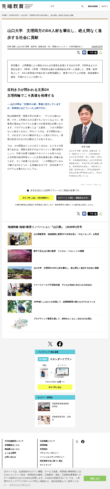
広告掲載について (47, 441)
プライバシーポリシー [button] (20, 485)
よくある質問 (10, 453)
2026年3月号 (97, 46)
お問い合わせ (10, 457)
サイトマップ (45, 465)
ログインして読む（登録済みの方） (73, 198)
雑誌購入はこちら (12, 449)
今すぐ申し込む (55, 387)
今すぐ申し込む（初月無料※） (36, 198)
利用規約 (43, 449)
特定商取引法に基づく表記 (51, 461)
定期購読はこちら (12, 445)
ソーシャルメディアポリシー (52, 457)
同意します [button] (95, 478)
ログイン (105, 6)
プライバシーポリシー (49, 453)
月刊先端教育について (14, 441)
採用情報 (43, 445)
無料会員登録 (93, 6)
